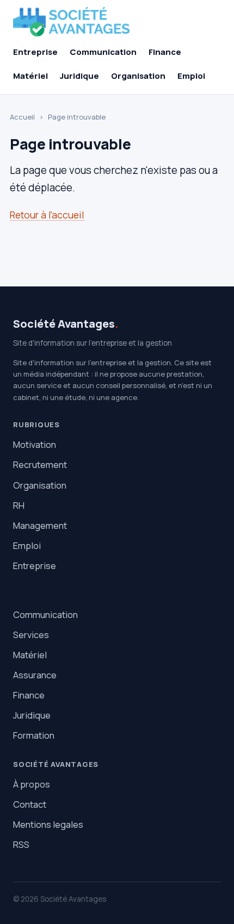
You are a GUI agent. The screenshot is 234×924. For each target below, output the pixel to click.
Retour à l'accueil (47, 214)
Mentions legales (48, 824)
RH (18, 505)
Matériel (30, 76)
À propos (31, 784)
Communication (103, 52)
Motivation (34, 444)
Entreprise (35, 52)
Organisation (138, 76)
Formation (33, 735)
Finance (165, 52)
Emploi (191, 76)
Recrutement (40, 464)
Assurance (35, 675)
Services (31, 634)
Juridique (79, 76)
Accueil (22, 117)
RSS (21, 844)
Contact (29, 804)
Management (40, 525)
